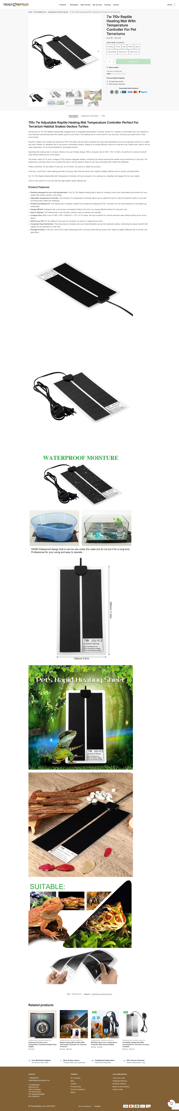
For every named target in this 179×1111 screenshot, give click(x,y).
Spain (137, 46)
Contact (73, 1084)
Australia (110, 46)
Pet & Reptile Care (40, 12)
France (118, 46)
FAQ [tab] (103, 116)
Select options (42, 1053)
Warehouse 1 (123, 52)
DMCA (73, 1092)
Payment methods (119, 1084)
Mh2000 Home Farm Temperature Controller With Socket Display (104, 1043)
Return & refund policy (121, 1087)
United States (112, 52)
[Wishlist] (53, 1013)
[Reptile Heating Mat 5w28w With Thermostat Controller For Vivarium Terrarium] (74, 1024)
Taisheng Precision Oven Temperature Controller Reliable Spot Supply (42, 1044)
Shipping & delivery (120, 1081)
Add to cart (133, 61)
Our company (75, 1078)
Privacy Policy (76, 1087)
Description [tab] (73, 116)
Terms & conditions (78, 1089)
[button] (98, 51)
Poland (130, 46)
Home (30, 12)
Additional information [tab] (90, 116)
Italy (124, 46)
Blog (72, 1081)
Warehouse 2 (134, 52)
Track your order (119, 1078)
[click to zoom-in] (65, 51)
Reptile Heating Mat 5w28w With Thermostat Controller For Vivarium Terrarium (73, 1044)
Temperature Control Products (58, 12)
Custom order (118, 1089)
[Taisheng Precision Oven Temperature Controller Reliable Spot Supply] (42, 1024)
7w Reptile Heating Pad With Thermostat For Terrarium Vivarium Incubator (135, 1044)
